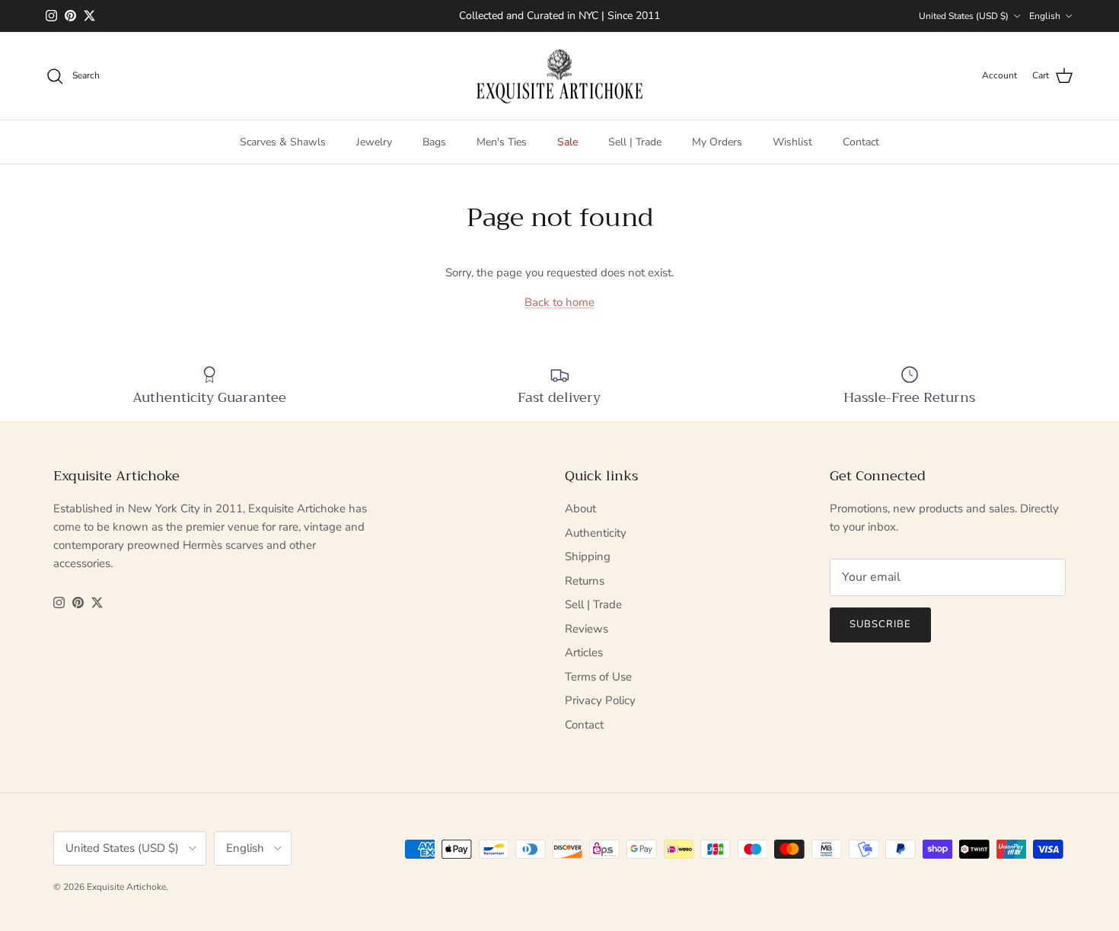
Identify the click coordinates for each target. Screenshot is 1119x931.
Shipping (588, 556)
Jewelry (374, 142)
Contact (861, 142)
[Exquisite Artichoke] (559, 76)
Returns (584, 580)
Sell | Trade (635, 142)
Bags (434, 142)
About (580, 508)
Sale (567, 142)
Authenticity (595, 532)
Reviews (586, 628)
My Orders (717, 142)
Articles (584, 652)
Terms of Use (598, 676)
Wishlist (792, 142)
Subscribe (880, 624)
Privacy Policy (600, 700)
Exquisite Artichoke (126, 887)
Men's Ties (502, 142)
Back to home (559, 302)
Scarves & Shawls (283, 142)
